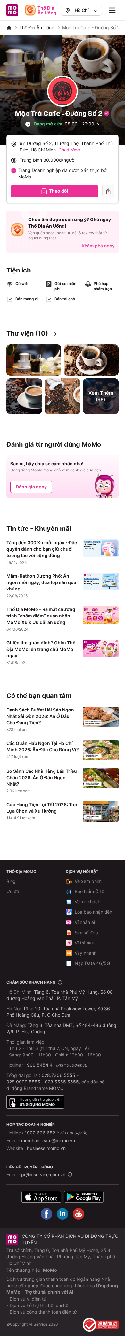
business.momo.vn (46, 1148)
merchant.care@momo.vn (48, 1140)
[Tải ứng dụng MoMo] (41, 1197)
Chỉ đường (69, 149)
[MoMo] (9, 27)
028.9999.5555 (23, 1081)
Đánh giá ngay (31, 486)
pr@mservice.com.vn (43, 1174)
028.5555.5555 (62, 1081)
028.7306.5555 (58, 1075)
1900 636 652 (56, 1132)
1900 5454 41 (40, 1065)
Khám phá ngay (98, 245)
